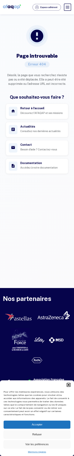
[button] (68, 385)
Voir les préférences (37, 444)
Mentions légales (37, 452)
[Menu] (67, 7)
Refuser (37, 434)
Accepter (37, 424)
